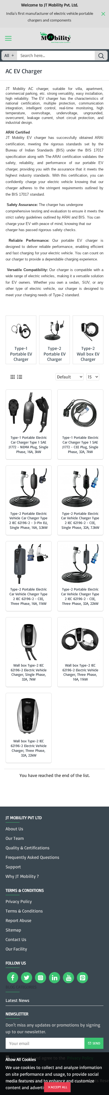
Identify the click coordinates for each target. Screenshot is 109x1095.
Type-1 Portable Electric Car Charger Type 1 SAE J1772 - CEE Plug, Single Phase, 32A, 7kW (80, 444)
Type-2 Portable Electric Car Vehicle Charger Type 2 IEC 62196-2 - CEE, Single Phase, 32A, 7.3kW (80, 520)
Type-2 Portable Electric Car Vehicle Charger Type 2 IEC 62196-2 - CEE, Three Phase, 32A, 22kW (80, 596)
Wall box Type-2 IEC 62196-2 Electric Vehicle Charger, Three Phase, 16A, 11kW (80, 672)
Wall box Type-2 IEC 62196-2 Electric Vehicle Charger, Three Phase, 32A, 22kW (29, 748)
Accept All (59, 1087)
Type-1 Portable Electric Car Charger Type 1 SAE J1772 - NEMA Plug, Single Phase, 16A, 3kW (28, 444)
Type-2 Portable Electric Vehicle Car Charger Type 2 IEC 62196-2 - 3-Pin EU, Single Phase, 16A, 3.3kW (28, 520)
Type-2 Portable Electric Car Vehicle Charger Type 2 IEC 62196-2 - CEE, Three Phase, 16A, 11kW (29, 596)
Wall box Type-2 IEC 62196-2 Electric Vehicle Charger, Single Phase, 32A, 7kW (29, 672)
